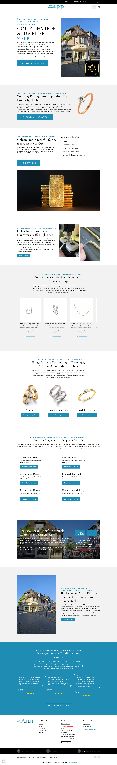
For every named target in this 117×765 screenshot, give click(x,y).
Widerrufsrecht (65, 724)
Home (41, 724)
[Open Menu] (18, 7)
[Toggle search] (94, 7)
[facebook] (95, 757)
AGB (62, 728)
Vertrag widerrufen (67, 726)
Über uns (42, 728)
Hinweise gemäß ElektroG (69, 738)
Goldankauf (42, 730)
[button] (19, 320)
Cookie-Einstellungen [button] (89, 729)
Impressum (86, 724)
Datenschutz (87, 726)
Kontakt (19, 2)
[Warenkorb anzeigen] (99, 7)
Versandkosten (34, 336)
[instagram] (99, 757)
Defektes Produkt (66, 730)
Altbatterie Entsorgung (68, 736)
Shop (40, 726)
